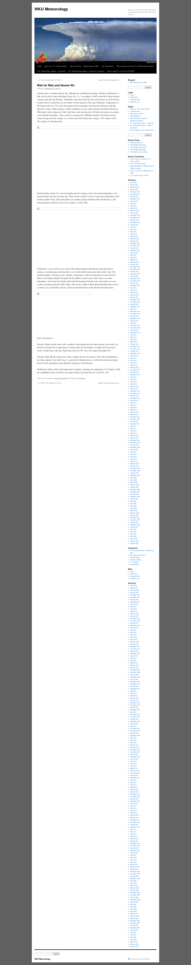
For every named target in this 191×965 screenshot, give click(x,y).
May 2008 (133, 506)
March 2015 (134, 342)
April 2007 (133, 536)
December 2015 (135, 325)
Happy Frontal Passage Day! (109, 80)
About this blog (75, 66)
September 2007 (135, 524)
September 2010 (135, 447)
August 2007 (134, 527)
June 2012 (133, 403)
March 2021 (134, 260)
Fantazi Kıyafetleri (135, 166)
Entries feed (133, 97)
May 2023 (133, 203)
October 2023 (134, 196)
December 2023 (135, 192)
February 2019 (134, 295)
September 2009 (135, 475)
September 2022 (135, 222)
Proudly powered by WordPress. (141, 959)
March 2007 (134, 539)
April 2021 (133, 257)
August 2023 (134, 201)
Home (39, 66)
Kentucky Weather (60, 378)
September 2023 (135, 199)
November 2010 (135, 442)
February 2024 (134, 187)
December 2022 (135, 215)
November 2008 (135, 492)
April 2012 (133, 407)
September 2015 (135, 332)
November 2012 (135, 393)
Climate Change (135, 557)
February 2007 (134, 541)
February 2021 (134, 262)
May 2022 (133, 231)
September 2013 (135, 374)
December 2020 (135, 267)
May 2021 (133, 255)
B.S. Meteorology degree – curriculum (51, 71)
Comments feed (135, 99)
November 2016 (135, 314)
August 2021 (134, 253)
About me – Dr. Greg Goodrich (55, 66)
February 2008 (134, 513)
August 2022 (134, 224)
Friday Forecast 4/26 (136, 142)
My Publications (108, 66)
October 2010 (134, 445)
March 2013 (134, 384)
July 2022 (133, 227)
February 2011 (134, 435)
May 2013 (133, 379)
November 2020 (135, 269)
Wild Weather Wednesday (138, 145)
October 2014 (134, 351)
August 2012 (134, 400)
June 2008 (133, 503)
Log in (132, 95)
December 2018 (135, 299)
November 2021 (135, 246)
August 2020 (134, 276)
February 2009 (134, 485)
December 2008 (135, 489)
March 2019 (134, 292)
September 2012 (135, 398)
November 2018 (135, 302)
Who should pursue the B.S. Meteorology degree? (135, 66)
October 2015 (134, 330)
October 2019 (134, 283)
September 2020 (135, 274)
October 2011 (134, 421)
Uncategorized (134, 564)
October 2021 (134, 248)
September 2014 (135, 353)
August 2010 (134, 449)
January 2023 (134, 213)
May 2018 (133, 309)
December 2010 (135, 440)
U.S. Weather (134, 562)
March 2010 (134, 461)
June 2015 (133, 335)
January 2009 (134, 487)
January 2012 (134, 414)
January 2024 (134, 189)
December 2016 (135, 311)
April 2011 (133, 431)
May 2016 (133, 323)
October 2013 (134, 372)
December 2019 (135, 278)
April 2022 (133, 234)
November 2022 (135, 217)
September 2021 (135, 250)
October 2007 (134, 522)
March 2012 (134, 410)
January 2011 (134, 438)
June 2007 (133, 531)
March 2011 (134, 433)
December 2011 (135, 417)
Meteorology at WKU (91, 66)
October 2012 (134, 396)
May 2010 (133, 456)
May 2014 (133, 360)
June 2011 (133, 426)
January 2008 (134, 515)
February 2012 (134, 412)
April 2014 (133, 363)
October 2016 (134, 316)
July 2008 (133, 501)
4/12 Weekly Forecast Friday (139, 152)
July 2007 (133, 529)
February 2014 (134, 367)
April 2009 (133, 480)
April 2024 (133, 182)
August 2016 (134, 321)
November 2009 (135, 471)
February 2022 (134, 239)
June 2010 (133, 454)
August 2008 (134, 499)
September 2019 (135, 285)
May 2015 (133, 337)
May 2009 (133, 478)
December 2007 (135, 517)
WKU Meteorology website (138, 82)
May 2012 (133, 405)
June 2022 (133, 229)
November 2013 (135, 370)
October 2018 (134, 304)
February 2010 (134, 464)
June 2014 (133, 358)
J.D (131, 164)
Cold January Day (140, 164)
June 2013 (133, 377)
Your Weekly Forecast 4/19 (138, 147)
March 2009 (134, 482)
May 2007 (133, 534)
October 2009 (134, 473)
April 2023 (133, 206)
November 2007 (135, 520)
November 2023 (135, 194)
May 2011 (133, 428)
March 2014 (134, 365)
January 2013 (134, 389)
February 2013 (134, 386)
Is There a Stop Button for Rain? (49, 80)
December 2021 (135, 243)
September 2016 (135, 318)
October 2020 (134, 271)
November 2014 (135, 349)
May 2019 (133, 288)
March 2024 (134, 185)
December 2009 (135, 468)
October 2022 (134, 220)
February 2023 (134, 210)
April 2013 (133, 381)
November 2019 (135, 281)
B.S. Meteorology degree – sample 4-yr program (86, 71)
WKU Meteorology (51, 9)
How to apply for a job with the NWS (120, 71)
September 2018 (135, 306)
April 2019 (133, 290)
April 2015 (133, 339)
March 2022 (134, 236)
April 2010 (133, 459)
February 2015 (134, 344)
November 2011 (135, 419)
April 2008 (133, 508)
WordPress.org (134, 102)
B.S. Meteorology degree (138, 555)
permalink (81, 378)
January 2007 (134, 543)
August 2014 (134, 356)
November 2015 (135, 328)
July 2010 (133, 452)
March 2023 (134, 208)
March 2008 (134, 510)
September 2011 (135, 424)
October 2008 (134, 494)
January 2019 (134, 297)
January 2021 (134, 264)
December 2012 (135, 391)
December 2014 (135, 346)
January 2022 (134, 241)
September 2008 (135, 496)
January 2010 (134, 466)
